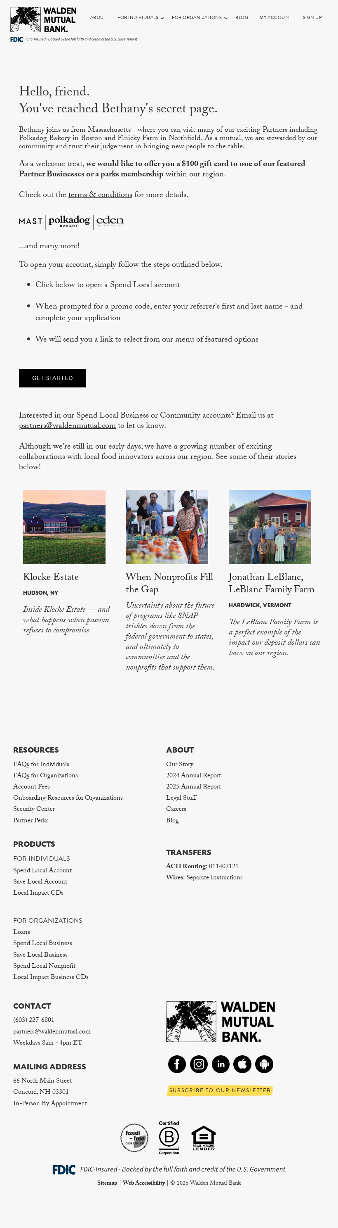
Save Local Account (40, 882)
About (98, 17)
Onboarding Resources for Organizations (68, 798)
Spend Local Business (42, 944)
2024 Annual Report (193, 776)
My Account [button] (275, 17)
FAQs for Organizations (45, 776)
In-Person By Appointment (50, 1104)
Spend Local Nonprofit (44, 966)
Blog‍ (172, 821)
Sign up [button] (312, 17)
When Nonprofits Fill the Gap (169, 584)
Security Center (34, 809)
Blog (241, 17)
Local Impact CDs (38, 893)
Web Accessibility (144, 1184)
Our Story (179, 765)
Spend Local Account (42, 871)
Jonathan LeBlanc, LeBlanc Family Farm (272, 584)
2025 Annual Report (193, 787)
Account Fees (31, 787)
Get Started (52, 378)
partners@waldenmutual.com (67, 427)
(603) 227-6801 (33, 1020)
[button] (140, 18)
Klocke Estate (51, 578)
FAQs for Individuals (41, 765)
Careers (176, 809)
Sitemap (107, 1184)
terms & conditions (100, 196)
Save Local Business (40, 955)
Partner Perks (31, 821)
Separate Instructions (214, 878)
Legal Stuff (181, 798)
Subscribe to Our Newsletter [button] (220, 1090)
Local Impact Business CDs (51, 977)
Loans (21, 932)
